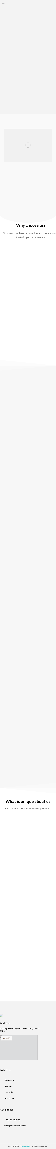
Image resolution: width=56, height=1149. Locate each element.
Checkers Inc (25, 1146)
